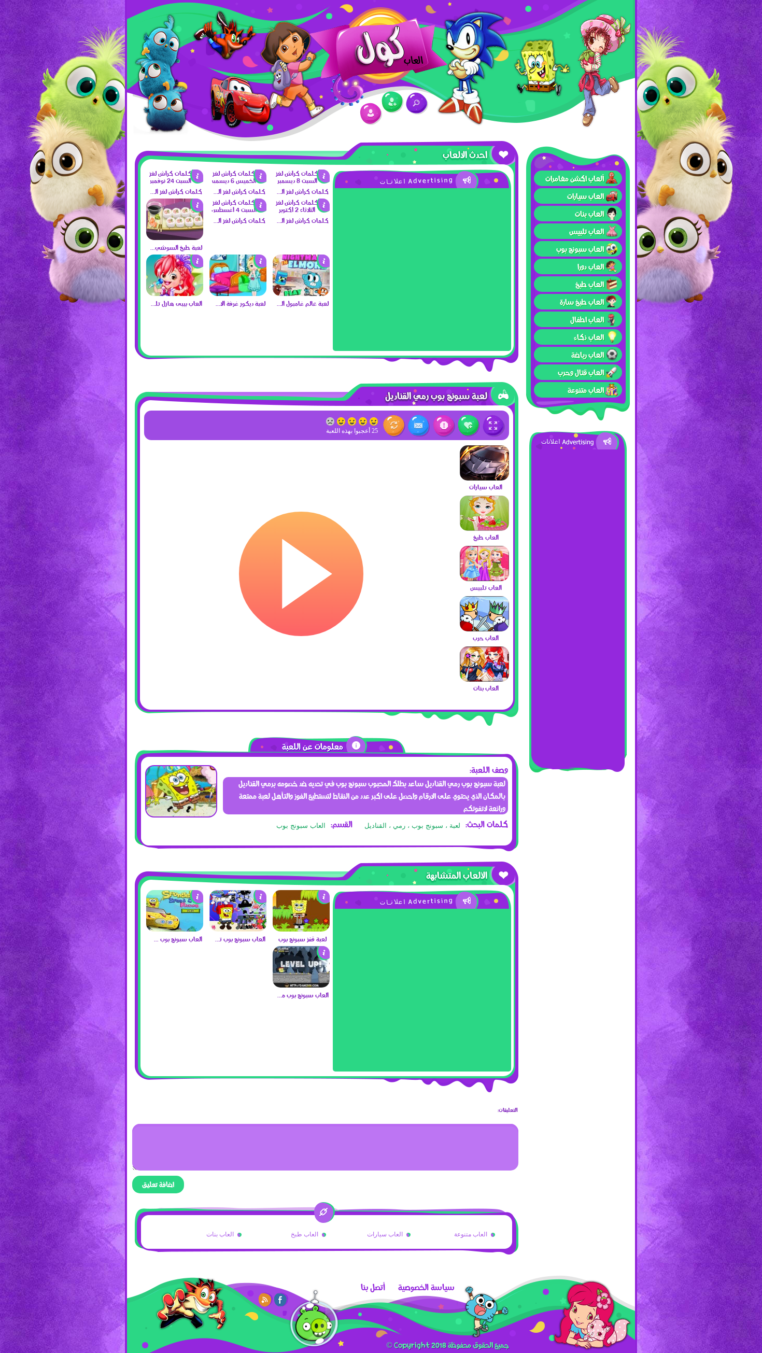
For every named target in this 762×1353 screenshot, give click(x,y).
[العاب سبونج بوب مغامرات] (301, 985)
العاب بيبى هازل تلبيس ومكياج (175, 303)
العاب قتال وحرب (581, 372)
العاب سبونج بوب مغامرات (302, 995)
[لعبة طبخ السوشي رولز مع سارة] (174, 237)
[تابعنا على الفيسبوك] (281, 1299)
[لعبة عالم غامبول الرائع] (301, 293)
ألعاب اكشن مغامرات (574, 178)
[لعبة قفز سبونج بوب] (301, 929)
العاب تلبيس (586, 231)
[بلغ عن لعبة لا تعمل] (444, 426)
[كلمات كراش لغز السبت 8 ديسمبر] (301, 180)
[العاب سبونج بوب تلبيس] (237, 929)
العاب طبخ (589, 284)
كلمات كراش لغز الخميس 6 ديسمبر (238, 191)
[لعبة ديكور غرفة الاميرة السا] (237, 293)
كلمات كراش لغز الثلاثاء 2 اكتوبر (302, 220)
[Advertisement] (578, 604)
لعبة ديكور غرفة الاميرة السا (238, 303)
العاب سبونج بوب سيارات (175, 939)
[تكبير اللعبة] (494, 426)
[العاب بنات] (484, 679)
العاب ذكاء (589, 337)
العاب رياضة (587, 354)
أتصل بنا (373, 1287)
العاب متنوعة (586, 390)
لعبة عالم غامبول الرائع (302, 303)
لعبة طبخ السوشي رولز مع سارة (175, 247)
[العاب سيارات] (484, 478)
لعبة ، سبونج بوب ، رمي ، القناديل (412, 825)
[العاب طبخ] (484, 528)
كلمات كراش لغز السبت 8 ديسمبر (302, 191)
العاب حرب (486, 637)
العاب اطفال (587, 319)
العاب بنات (589, 213)
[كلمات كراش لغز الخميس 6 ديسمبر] (237, 180)
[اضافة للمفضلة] (469, 426)
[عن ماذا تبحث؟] (417, 103)
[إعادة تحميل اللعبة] (394, 426)
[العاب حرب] (484, 629)
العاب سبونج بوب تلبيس (238, 939)
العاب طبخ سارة (582, 301)
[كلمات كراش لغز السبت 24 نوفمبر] (174, 180)
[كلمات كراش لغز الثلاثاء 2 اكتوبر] (301, 209)
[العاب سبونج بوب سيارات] (174, 929)
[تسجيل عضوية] (393, 102)
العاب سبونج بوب (580, 249)
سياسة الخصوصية (426, 1287)
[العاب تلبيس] (484, 578)
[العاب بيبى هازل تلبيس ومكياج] (174, 293)
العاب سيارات (585, 196)
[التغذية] (265, 1299)
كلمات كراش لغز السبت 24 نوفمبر (175, 191)
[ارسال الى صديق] (419, 426)
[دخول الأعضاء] (371, 114)
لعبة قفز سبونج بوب (302, 939)
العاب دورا (590, 266)
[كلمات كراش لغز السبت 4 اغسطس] (237, 209)
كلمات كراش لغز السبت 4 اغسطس (238, 220)
